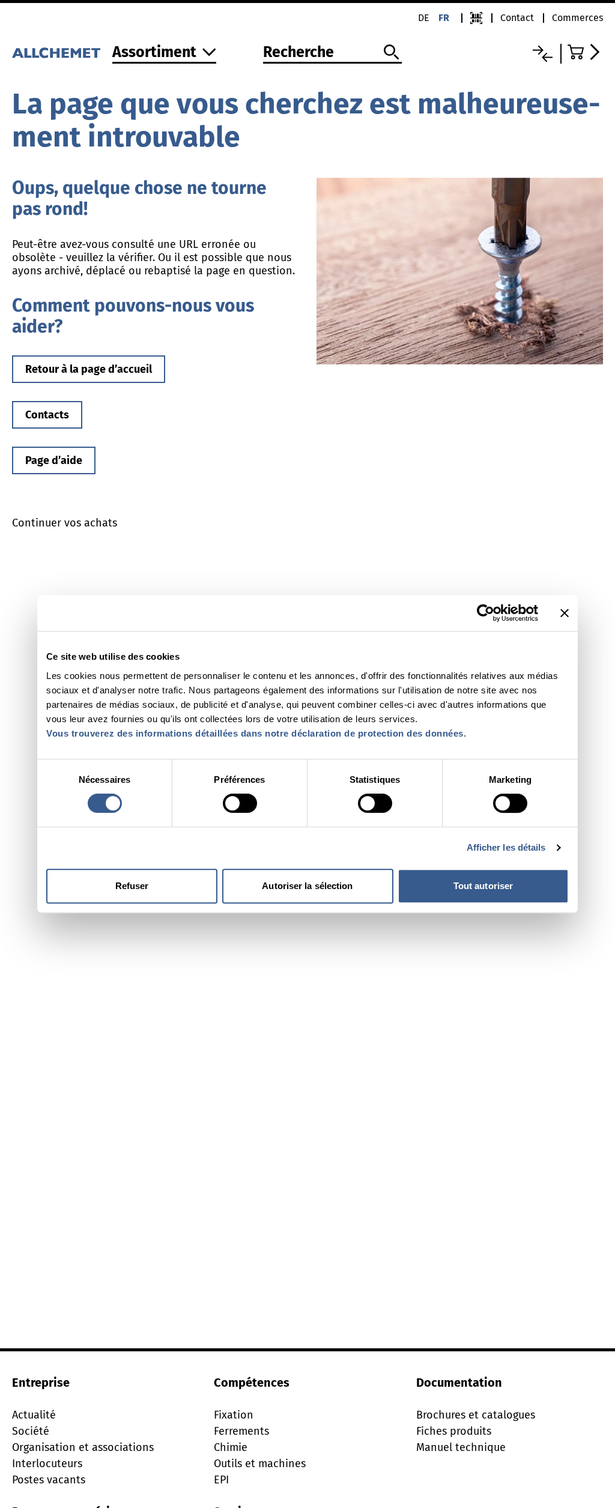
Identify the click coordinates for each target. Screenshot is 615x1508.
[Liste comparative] (543, 54)
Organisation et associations (83, 1447)
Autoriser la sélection (307, 886)
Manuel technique (461, 1447)
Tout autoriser (483, 886)
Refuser (132, 886)
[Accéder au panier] (585, 52)
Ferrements (241, 1431)
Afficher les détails (506, 847)
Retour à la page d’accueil (88, 369)
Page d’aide (53, 460)
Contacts (47, 414)
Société (30, 1431)
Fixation (233, 1415)
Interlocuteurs (47, 1463)
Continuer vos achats (64, 522)
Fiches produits (453, 1431)
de (423, 17)
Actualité (34, 1415)
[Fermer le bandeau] (564, 613)
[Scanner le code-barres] (476, 18)
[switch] (240, 803)
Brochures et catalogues (475, 1415)
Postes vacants (48, 1479)
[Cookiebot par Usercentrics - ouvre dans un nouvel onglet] (485, 613)
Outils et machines (260, 1463)
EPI (221, 1479)
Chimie (230, 1447)
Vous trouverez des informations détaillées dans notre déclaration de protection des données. (256, 733)
